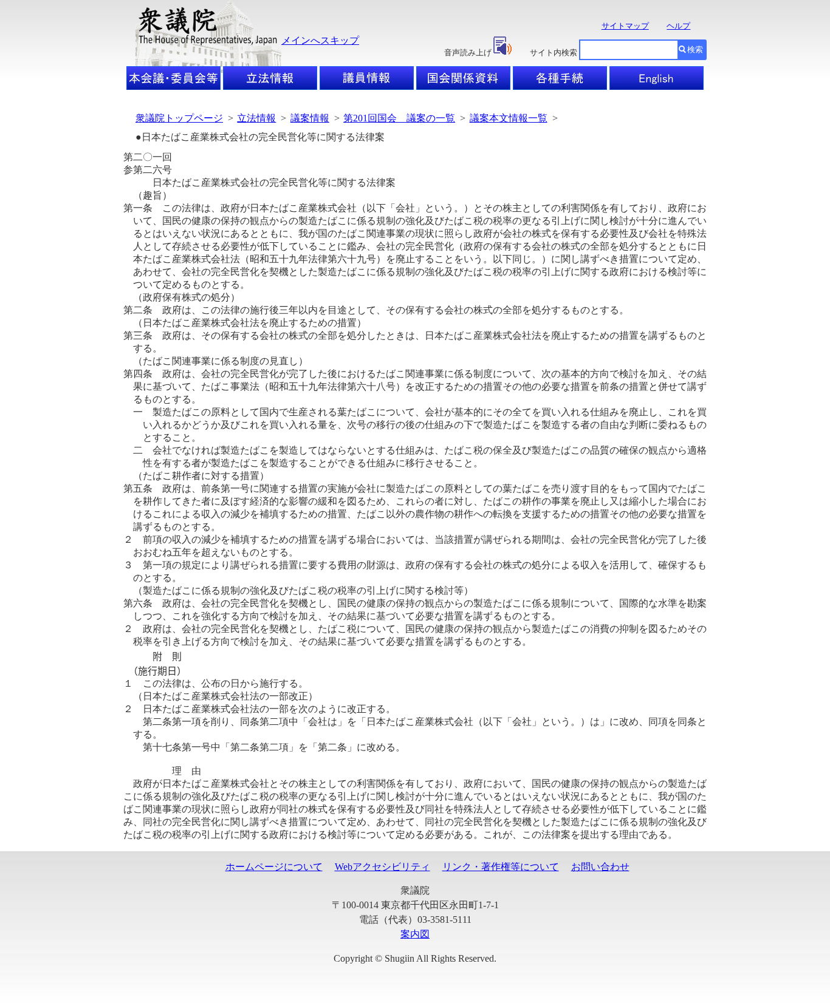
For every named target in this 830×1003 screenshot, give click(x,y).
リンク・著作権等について (500, 867)
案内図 (415, 934)
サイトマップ (625, 25)
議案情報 (309, 118)
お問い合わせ (600, 867)
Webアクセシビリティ (382, 867)
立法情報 (256, 118)
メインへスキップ (320, 40)
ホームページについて (274, 867)
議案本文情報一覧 (508, 118)
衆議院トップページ (179, 118)
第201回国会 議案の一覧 (399, 118)
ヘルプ (678, 25)
